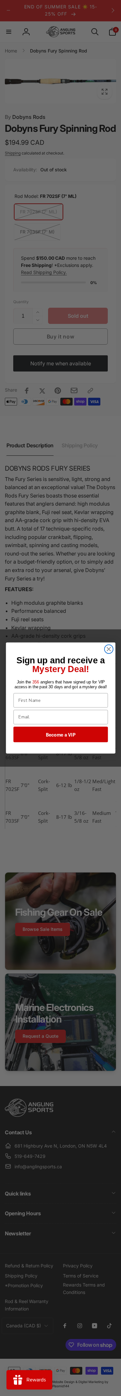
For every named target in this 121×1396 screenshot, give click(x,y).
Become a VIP (60, 734)
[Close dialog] (108, 649)
